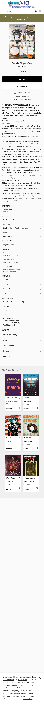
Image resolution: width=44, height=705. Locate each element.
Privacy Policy (23, 680)
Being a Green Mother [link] (29, 478)
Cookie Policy (28, 699)
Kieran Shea (11, 441)
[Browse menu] (40, 11)
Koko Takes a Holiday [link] (12, 438)
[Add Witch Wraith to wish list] (19, 488)
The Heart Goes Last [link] (12, 398)
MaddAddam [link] (28, 438)
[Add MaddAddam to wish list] (36, 448)
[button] (22, 79)
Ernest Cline (23, 69)
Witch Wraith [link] (11, 478)
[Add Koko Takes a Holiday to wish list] (19, 448)
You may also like (10, 370)
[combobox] (17, 11)
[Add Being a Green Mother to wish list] (36, 488)
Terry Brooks (11, 481)
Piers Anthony (29, 481)
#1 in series (22, 66)
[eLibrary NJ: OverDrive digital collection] (22, 4)
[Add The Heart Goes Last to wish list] (19, 408)
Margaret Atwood (13, 401)
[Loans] (36, 11)
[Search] (3, 11)
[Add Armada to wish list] (36, 408)
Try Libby (8, 17)
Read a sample (22, 87)
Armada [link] (26, 398)
